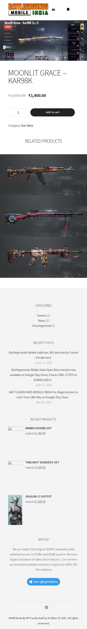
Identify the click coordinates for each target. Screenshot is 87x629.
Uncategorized (41, 326)
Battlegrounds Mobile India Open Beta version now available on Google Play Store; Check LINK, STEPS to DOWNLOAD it (43, 375)
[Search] (60, 9)
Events (41, 315)
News (41, 321)
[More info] (68, 9)
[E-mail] (40, 607)
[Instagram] (46, 607)
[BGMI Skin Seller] (28, 9)
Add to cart (52, 112)
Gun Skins (27, 125)
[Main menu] (75, 9)
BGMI (12, 618)
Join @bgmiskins (45, 582)
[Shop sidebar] (53, 9)
